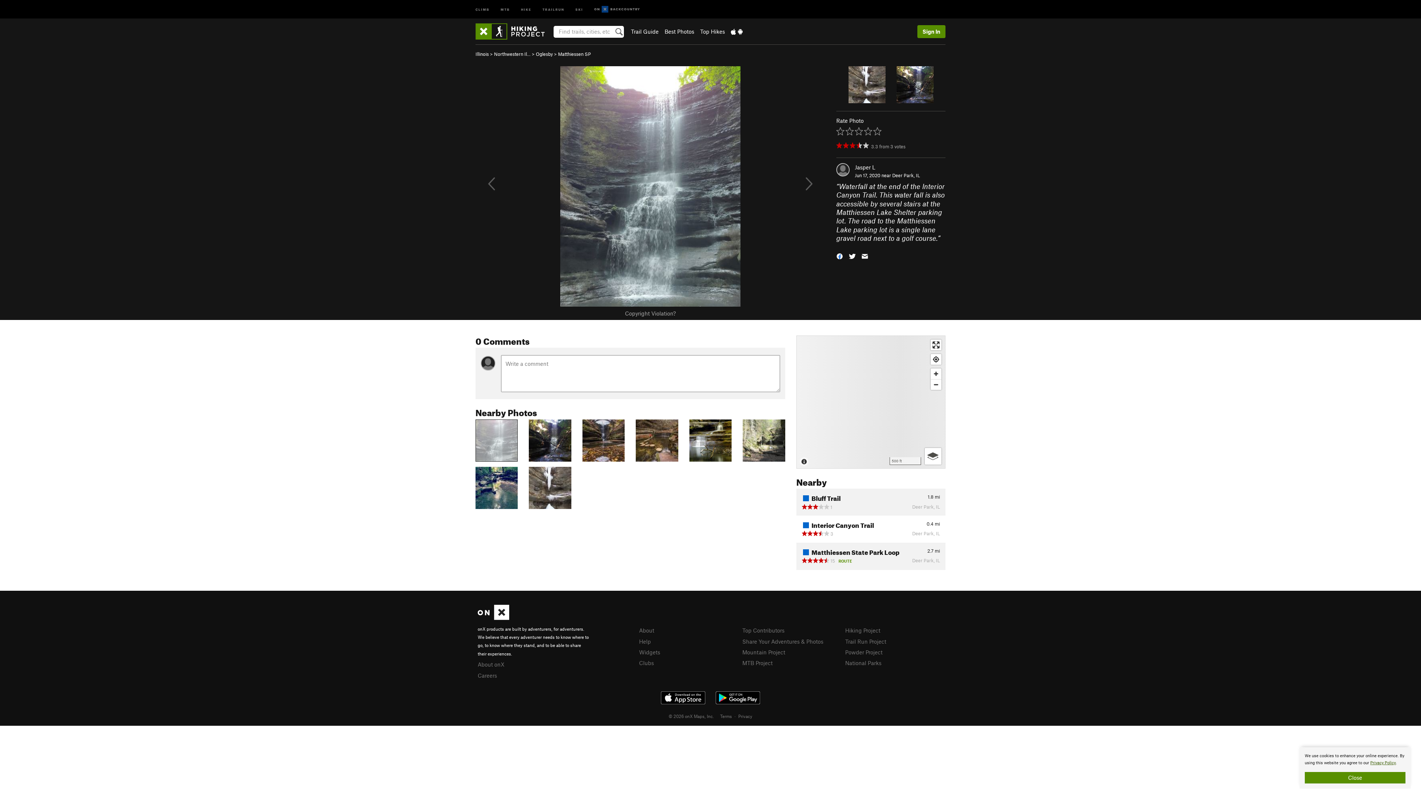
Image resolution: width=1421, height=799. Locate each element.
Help (645, 641)
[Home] (514, 31)
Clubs (646, 663)
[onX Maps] (493, 617)
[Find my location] (936, 359)
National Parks (863, 663)
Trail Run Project (865, 641)
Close (1355, 777)
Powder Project (864, 652)
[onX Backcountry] (617, 9)
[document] (1355, 767)
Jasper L (865, 167)
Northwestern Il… (512, 54)
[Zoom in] (936, 373)
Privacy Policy (1383, 763)
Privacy (745, 716)
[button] (839, 256)
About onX (491, 664)
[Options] (933, 456)
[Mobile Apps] (737, 31)
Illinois (482, 54)
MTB (505, 9)
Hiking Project (862, 630)
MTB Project (757, 663)
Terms (726, 716)
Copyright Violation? (650, 313)
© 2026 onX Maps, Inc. (691, 716)
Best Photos (679, 31)
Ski (579, 9)
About (646, 630)
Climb (483, 9)
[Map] (871, 402)
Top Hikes (712, 31)
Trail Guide (645, 31)
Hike (526, 9)
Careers (487, 675)
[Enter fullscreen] (936, 345)
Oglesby (544, 54)
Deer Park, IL (906, 175)
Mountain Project (763, 652)
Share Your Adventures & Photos (782, 641)
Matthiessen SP (574, 54)
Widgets (649, 652)
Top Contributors (763, 630)
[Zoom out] (936, 384)
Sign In (931, 31)
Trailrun (553, 9)
